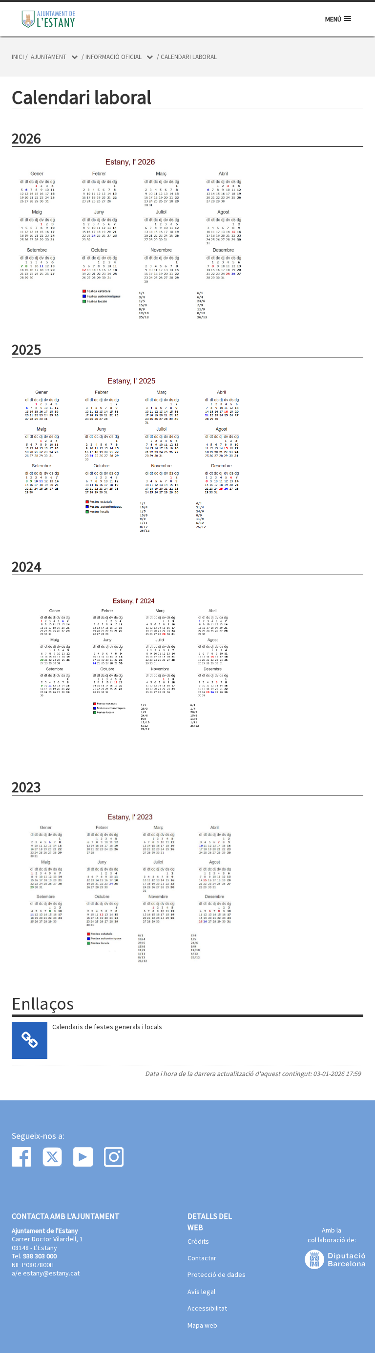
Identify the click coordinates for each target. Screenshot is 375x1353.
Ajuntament (48, 57)
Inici (18, 57)
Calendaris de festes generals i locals (107, 1026)
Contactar (202, 1258)
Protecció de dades (217, 1275)
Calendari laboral (189, 57)
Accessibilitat (207, 1309)
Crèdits (198, 1242)
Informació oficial (113, 57)
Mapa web (202, 1326)
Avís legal (201, 1292)
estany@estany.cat (51, 1273)
